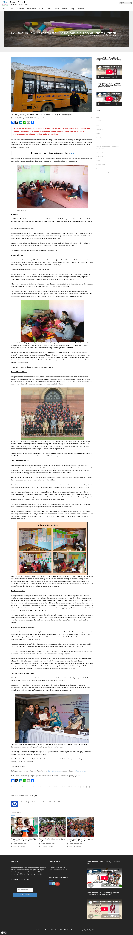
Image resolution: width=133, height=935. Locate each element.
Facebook (51, 771)
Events (98, 133)
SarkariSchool (39, 930)
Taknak (70, 787)
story (42, 118)
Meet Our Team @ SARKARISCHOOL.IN (106, 142)
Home (70, 35)
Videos (98, 169)
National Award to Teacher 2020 (47, 787)
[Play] (99, 77)
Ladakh (35, 787)
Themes (99, 120)
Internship (99, 138)
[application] (109, 72)
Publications (99, 156)
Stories (98, 160)
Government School (17, 787)
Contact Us (99, 129)
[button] (4, 932)
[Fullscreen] (119, 77)
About (98, 117)
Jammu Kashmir (28, 787)
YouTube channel (79, 771)
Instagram (57, 771)
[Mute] (116, 77)
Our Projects (99, 152)
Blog (97, 125)
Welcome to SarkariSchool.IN (104, 173)
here (72, 153)
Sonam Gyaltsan (62, 787)
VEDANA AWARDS (101, 165)
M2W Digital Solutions (92, 930)
